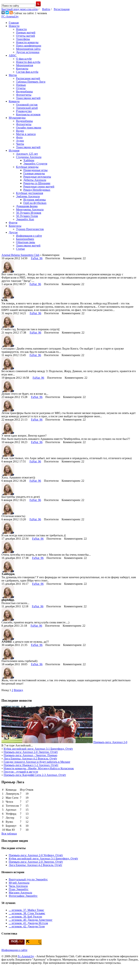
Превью (21, 84)
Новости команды (27, 42)
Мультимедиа (17, 117)
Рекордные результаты (37, 176)
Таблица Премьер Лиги (30, 81)
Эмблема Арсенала (28, 196)
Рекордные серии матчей (38, 186)
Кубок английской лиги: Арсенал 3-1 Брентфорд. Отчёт (38, 748)
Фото (19, 137)
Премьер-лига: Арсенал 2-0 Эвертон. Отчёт (31, 752)
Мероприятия (24, 65)
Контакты (22, 68)
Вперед (18, 690)
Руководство (24, 111)
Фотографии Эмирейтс (23, 895)
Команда (14, 101)
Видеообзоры (24, 91)
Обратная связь (25, 242)
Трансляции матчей (28, 98)
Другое (13, 232)
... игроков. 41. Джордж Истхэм (28, 923)
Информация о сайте (29, 235)
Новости (14, 25)
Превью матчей (25, 32)
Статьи (20, 248)
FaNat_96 (36, 258)
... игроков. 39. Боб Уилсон (25, 916)
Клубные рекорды (27, 166)
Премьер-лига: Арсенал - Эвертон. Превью (30, 755)
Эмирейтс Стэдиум (35, 163)
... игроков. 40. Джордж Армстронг (30, 919)
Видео (20, 130)
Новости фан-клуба (28, 62)
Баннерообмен (25, 238)
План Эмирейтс (18, 889)
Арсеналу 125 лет (27, 153)
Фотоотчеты (23, 94)
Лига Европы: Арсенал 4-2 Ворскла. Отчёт (30, 758)
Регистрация (61, 9)
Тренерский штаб (27, 107)
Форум (13, 222)
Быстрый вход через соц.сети (19, 9)
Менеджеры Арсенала (30, 209)
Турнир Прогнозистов (30, 229)
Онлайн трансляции (28, 127)
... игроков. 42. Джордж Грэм (27, 926)
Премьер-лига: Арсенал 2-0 (110, 742)
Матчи (13, 75)
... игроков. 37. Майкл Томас (26, 910)
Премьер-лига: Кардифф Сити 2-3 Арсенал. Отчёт (35, 774)
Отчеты (21, 88)
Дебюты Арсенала (34, 180)
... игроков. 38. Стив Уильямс (27, 913)
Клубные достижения (29, 193)
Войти (46, 9)
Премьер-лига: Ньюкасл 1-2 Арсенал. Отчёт (31, 765)
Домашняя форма (27, 206)
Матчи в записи (26, 134)
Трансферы (23, 39)
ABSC (13, 55)
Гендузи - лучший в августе (21, 771)
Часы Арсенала (18, 886)
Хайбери (28, 160)
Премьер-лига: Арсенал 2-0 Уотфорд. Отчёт (36, 855)
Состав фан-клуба (27, 71)
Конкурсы (15, 225)
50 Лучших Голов (27, 216)
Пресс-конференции (28, 45)
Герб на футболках (34, 202)
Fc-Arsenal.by (26, 956)
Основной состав (27, 104)
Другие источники (27, 52)
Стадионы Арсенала (28, 157)
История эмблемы (34, 199)
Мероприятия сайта (28, 48)
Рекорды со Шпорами (36, 183)
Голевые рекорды (34, 173)
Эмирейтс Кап (25, 219)
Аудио (20, 140)
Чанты (20, 143)
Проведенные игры (35, 170)
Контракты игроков (28, 114)
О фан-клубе (24, 58)
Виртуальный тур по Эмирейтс (28, 879)
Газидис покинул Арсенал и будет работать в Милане (37, 761)
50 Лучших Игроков (28, 212)
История (14, 150)
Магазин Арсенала (20, 892)
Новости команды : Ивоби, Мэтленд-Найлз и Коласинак (39, 768)
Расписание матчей (28, 78)
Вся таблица (9, 833)
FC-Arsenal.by (10, 16)
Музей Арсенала (19, 882)
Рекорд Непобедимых (36, 189)
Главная (14, 22)
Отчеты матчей (25, 35)
